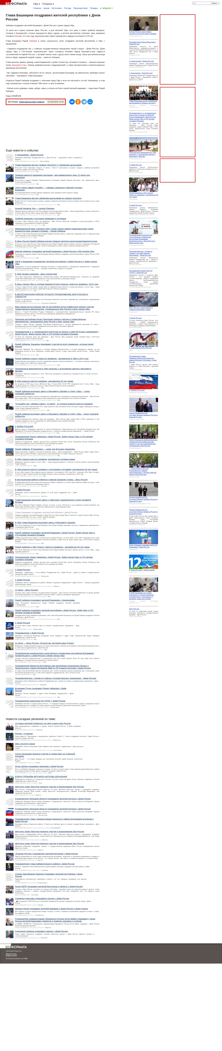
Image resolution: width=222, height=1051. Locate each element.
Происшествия (80, 8)
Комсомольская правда (31, 101)
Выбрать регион (11, 956)
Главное (37, 8)
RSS (26, 958)
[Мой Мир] (90, 102)
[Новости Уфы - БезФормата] (14, 3)
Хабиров (33, 41)
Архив (46, 8)
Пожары (94, 8)
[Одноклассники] (78, 102)
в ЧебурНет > (106, 8)
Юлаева (18, 36)
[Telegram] (84, 102)
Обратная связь (11, 954)
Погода (67, 8)
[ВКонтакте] (72, 102)
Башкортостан (19, 65)
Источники (57, 8)
